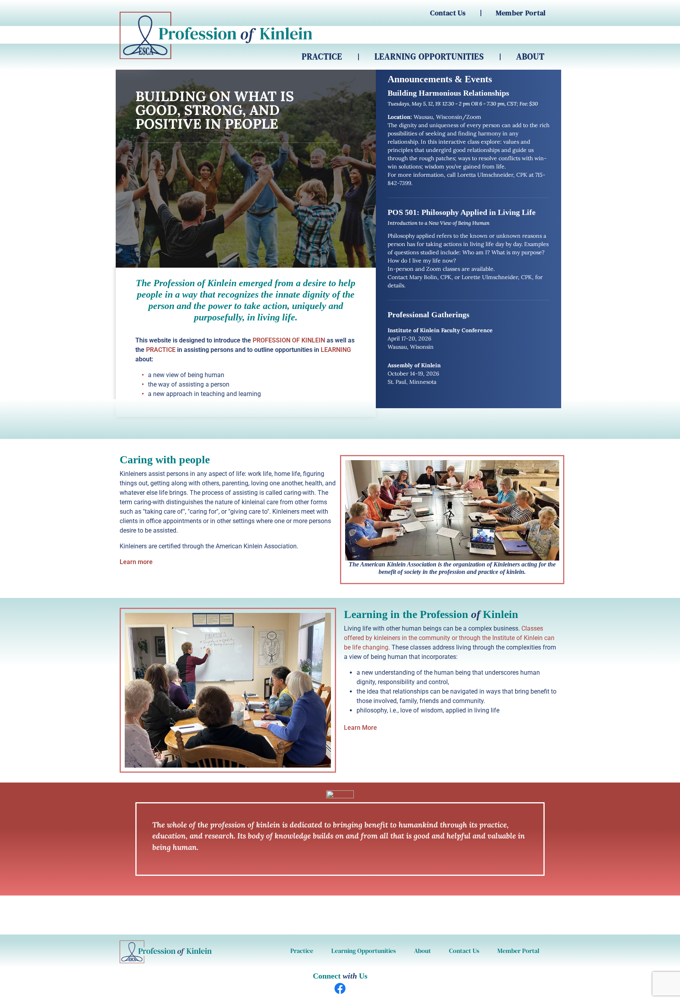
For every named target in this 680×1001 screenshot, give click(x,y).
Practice (322, 56)
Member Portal (521, 13)
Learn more (136, 562)
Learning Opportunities (429, 56)
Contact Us (448, 13)
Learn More (360, 727)
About (530, 56)
